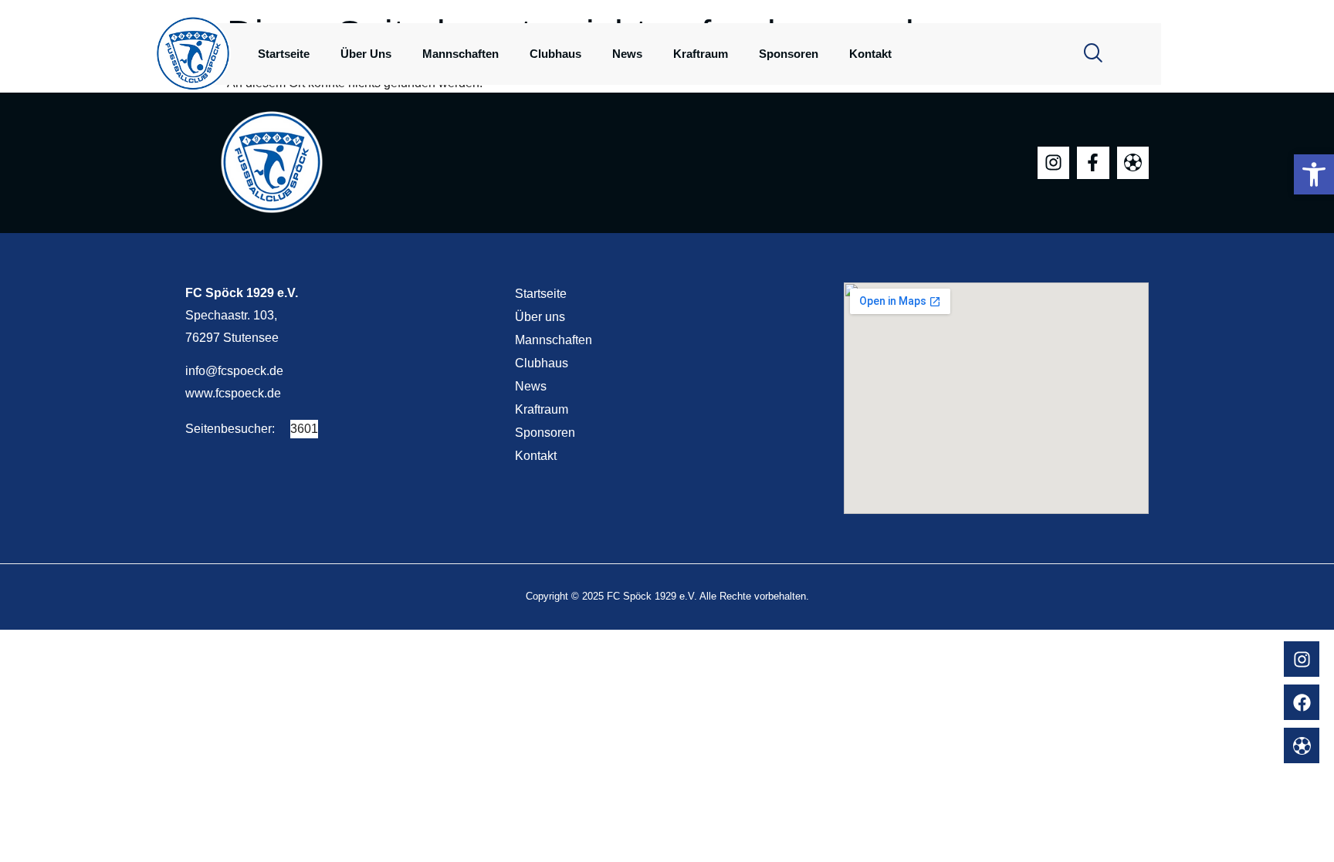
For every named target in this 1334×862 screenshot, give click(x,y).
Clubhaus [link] (555, 53)
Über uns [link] (365, 53)
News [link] (627, 53)
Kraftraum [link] (700, 53)
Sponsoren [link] (788, 53)
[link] (1314, 174)
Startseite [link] (284, 53)
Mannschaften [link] (460, 53)
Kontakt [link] (870, 53)
